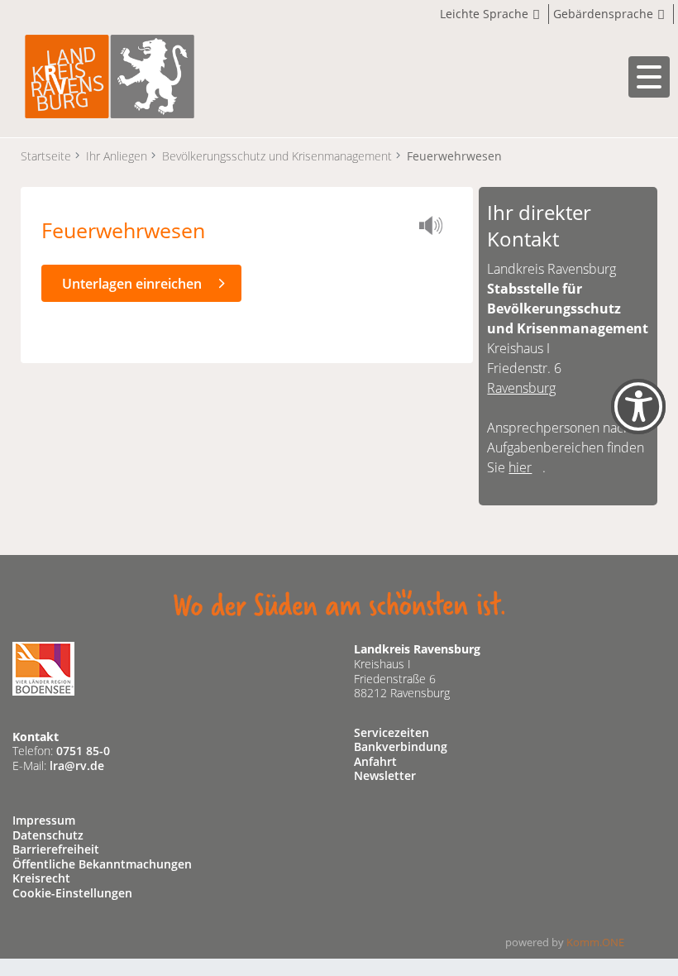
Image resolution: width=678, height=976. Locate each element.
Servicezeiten (391, 732)
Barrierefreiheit (55, 849)
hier (520, 467)
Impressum (43, 820)
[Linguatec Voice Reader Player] (435, 228)
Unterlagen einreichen (132, 284)
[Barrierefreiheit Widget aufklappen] (638, 420)
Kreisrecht (41, 878)
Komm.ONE (595, 942)
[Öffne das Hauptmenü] (649, 77)
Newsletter (385, 775)
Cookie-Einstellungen (72, 893)
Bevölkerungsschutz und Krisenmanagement (277, 156)
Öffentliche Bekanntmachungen (102, 864)
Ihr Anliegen (116, 156)
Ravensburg (521, 388)
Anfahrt (375, 761)
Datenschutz (48, 835)
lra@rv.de (77, 765)
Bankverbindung (400, 746)
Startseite (46, 156)
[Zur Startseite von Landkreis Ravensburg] (109, 75)
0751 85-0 (83, 750)
